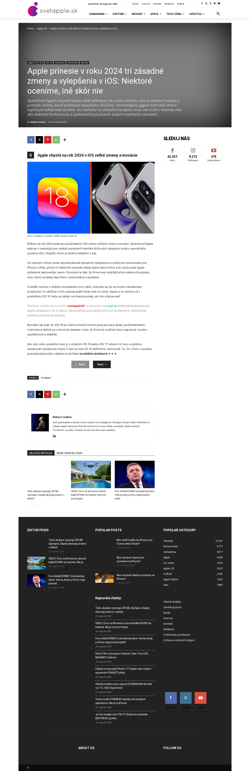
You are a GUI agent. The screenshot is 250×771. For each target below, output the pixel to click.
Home (30, 28)
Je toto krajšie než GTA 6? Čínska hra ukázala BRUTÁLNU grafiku (121, 716)
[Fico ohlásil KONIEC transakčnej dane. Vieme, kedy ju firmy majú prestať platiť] (135, 474)
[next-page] (35, 506)
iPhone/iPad (72, 62)
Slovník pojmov (172, 607)
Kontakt (168, 623)
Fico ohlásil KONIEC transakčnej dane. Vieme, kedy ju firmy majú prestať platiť (135, 495)
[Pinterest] (47, 139)
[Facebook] (202, 4)
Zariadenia (59, 62)
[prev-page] (29, 506)
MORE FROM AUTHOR (69, 453)
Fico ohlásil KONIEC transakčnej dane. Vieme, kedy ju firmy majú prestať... (66, 580)
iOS (41, 62)
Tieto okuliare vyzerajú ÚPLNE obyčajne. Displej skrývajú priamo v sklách (45, 495)
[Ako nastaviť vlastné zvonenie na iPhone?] (104, 578)
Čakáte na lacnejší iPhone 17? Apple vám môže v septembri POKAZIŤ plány (123, 670)
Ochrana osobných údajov (179, 640)
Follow (193, 148)
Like (172, 148)
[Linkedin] (56, 436)
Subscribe (214, 148)
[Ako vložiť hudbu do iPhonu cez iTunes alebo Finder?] (104, 544)
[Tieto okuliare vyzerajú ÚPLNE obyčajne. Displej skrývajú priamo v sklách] (47, 474)
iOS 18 (49, 62)
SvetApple (46, 377)
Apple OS (42, 28)
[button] (218, 14)
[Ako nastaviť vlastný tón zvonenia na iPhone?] (104, 562)
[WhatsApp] (56, 139)
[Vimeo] (214, 4)
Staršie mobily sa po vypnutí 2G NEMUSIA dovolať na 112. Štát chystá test (123, 686)
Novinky (84, 62)
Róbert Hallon (38, 122)
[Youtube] (219, 4)
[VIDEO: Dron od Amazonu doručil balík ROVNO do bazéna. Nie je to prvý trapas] (91, 474)
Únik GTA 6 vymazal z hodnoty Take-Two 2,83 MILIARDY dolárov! (121, 655)
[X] (210, 4)
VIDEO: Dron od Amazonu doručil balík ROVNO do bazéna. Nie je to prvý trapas (88, 495)
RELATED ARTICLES (40, 453)
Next (100, 364)
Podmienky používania (176, 634)
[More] (65, 139)
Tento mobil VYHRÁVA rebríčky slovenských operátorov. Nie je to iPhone (120, 701)
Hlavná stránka (172, 601)
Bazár (166, 612)
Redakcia (168, 629)
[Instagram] (206, 4)
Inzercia (168, 618)
